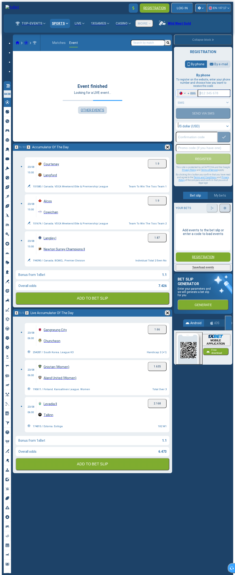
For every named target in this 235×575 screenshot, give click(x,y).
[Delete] (167, 147)
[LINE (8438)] (17, 42)
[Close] (228, 323)
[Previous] (16, 147)
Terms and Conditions (205, 177)
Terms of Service (209, 170)
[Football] (26, 42)
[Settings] (201, 8)
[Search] (168, 43)
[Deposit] (133, 8)
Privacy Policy (189, 170)
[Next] (28, 147)
